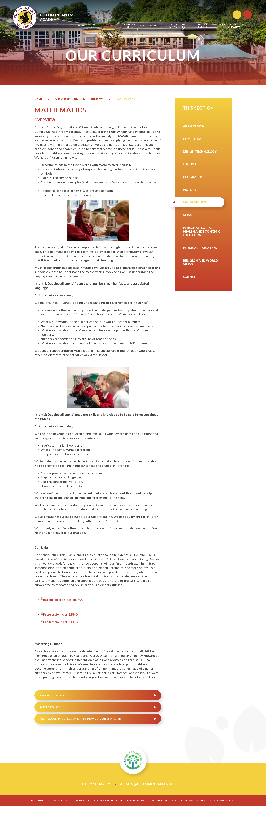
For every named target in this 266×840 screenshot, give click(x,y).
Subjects (97, 99)
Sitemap (189, 800)
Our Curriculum (67, 99)
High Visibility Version (132, 800)
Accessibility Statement (165, 800)
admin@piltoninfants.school (152, 784)
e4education (106, 800)
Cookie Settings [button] (226, 800)
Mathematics (125, 99)
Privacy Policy (209, 800)
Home (38, 99)
